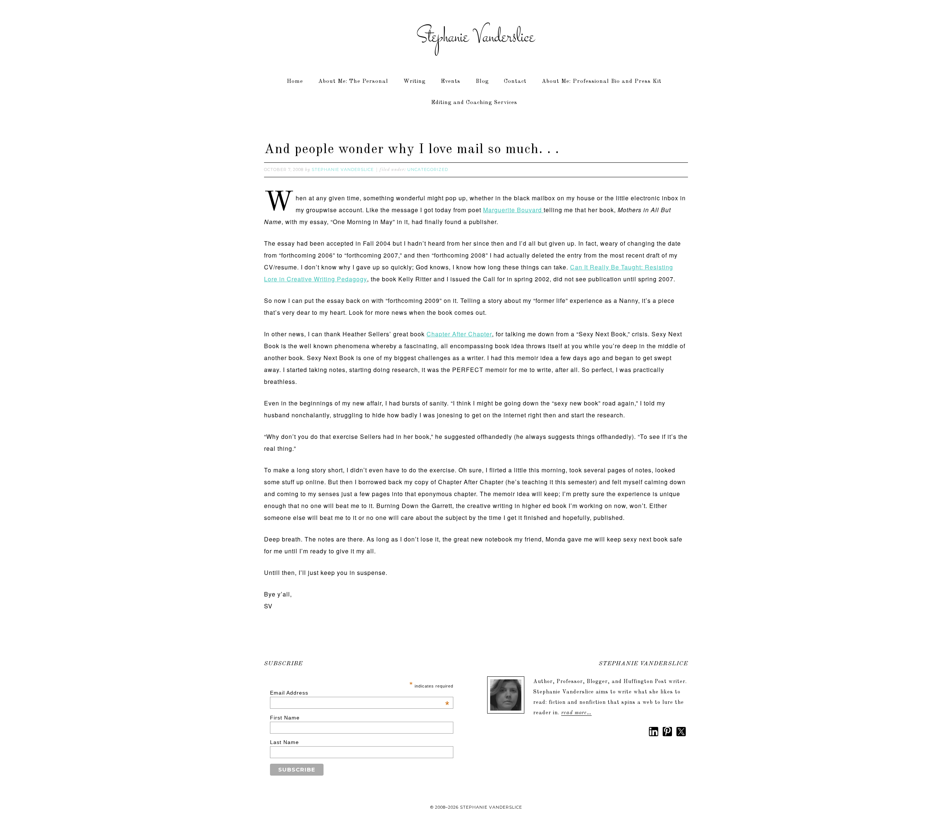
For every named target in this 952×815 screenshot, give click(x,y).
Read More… (576, 712)
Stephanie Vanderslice (476, 37)
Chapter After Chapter (459, 334)
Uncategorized (427, 169)
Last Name (284, 742)
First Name (285, 718)
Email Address (360, 693)
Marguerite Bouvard (513, 210)
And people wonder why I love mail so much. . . (411, 149)
